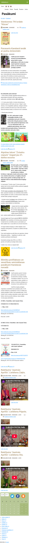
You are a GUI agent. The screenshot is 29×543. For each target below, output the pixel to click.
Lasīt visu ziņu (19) (18, 248)
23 (18, 511)
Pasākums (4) (5, 531)
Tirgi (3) (4, 539)
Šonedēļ (16, 9)
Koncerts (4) (5, 528)
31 (10, 504)
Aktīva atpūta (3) (6, 517)
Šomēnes (21, 9)
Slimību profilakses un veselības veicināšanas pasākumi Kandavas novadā (13, 263)
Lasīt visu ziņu (14, 32)
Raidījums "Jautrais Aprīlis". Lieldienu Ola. (12, 453)
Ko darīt (3, 18)
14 (10, 508)
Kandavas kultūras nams (10, 377)
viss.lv (7, 542)
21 (10, 511)
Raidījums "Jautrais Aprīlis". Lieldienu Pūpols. (14, 410)
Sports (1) (4, 533)
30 (6, 504)
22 (14, 511)
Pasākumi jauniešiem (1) (7, 530)
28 (10, 513)
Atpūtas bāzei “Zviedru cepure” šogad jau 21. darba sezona (12, 155)
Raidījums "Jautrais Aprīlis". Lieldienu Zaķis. (13, 371)
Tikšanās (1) (5, 537)
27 (6, 513)
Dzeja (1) (4, 521)
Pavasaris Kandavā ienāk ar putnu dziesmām (13, 49)
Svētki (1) (4, 535)
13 (6, 508)
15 (14, 508)
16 (18, 508)
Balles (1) (4, 519)
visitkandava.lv (4, 2)
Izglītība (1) (4, 522)
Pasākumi (8, 18)
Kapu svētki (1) (5, 526)
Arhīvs (26, 9)
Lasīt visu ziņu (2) (7, 366)
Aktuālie (7, 9)
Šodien (11, 9)
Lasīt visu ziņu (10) (8, 149)
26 (2, 513)
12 (2, 508)
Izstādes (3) (4, 524)
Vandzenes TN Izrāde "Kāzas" (12, 23)
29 (2, 504)
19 (2, 511)
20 (6, 511)
